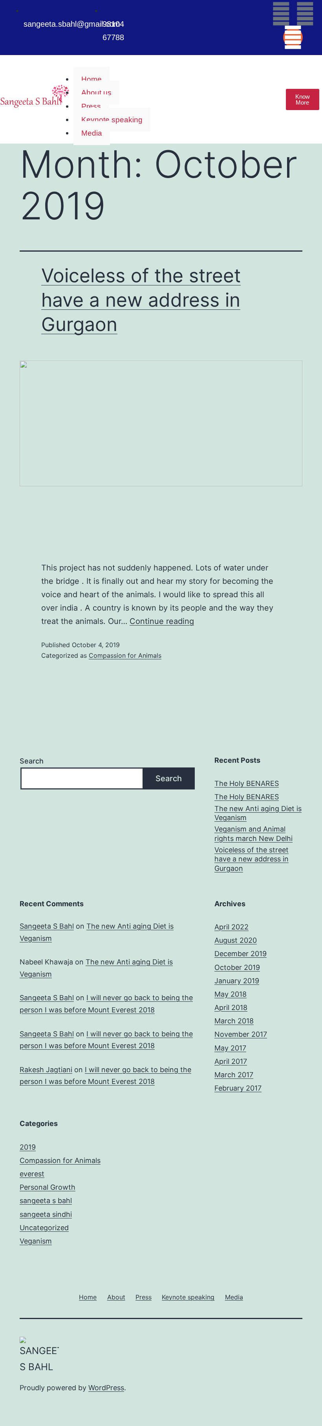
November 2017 (240, 1034)
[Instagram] (293, 37)
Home (91, 79)
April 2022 (231, 927)
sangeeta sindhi (46, 1214)
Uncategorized (44, 1228)
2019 (28, 1147)
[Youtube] (305, 14)
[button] (166, 65)
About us (96, 92)
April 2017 (230, 1061)
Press (91, 106)
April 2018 (230, 1007)
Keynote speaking (112, 120)
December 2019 (240, 953)
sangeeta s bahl (46, 1200)
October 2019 (237, 967)
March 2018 (234, 1021)
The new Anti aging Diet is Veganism (258, 813)
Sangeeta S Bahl (47, 926)
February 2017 (238, 1088)
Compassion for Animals (125, 655)
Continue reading (162, 621)
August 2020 (235, 940)
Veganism (36, 1241)
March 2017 (233, 1075)
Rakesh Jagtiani (46, 1069)
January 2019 (236, 981)
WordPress (106, 1388)
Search (32, 761)
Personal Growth (47, 1187)
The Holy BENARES (246, 783)
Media (91, 133)
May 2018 (230, 994)
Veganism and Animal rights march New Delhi (253, 833)
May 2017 (230, 1048)
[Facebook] (281, 14)
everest (32, 1174)
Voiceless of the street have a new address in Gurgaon (141, 300)
